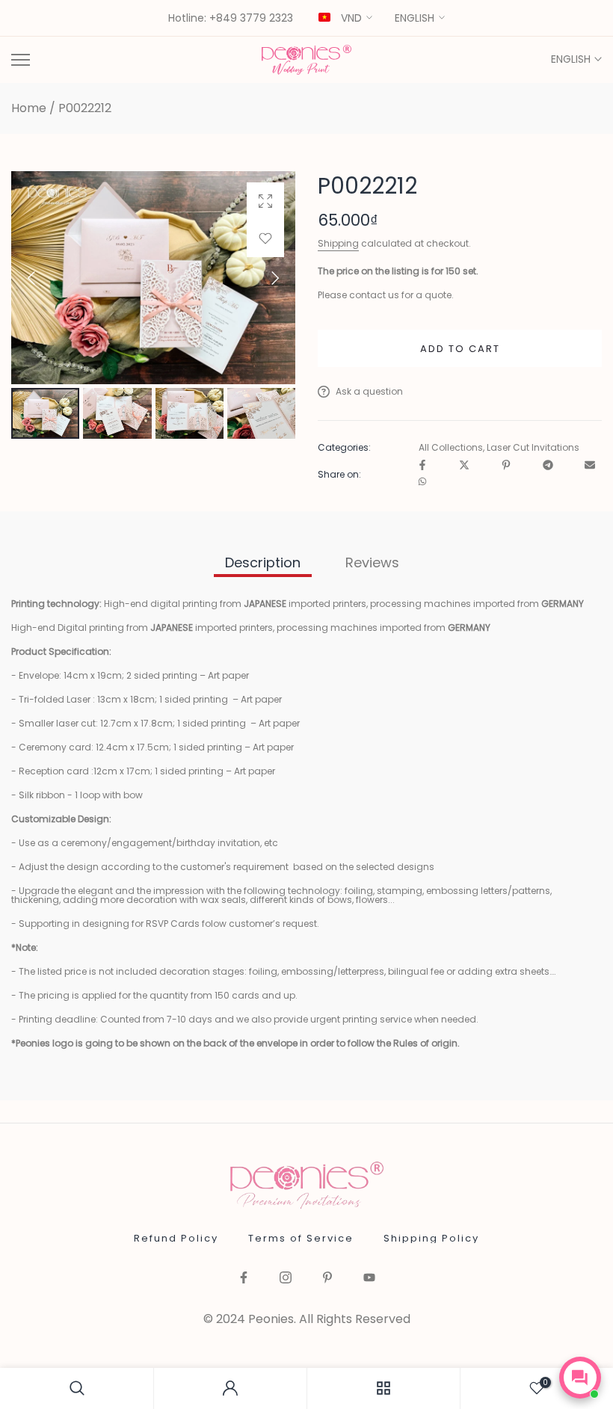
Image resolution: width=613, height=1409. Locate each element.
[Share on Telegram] (548, 466)
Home (28, 108)
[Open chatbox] (580, 1378)
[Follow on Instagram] (286, 1278)
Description (263, 562)
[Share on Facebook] (422, 466)
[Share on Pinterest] (506, 466)
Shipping (338, 243)
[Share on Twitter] (464, 466)
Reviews (372, 562)
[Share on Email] (590, 466)
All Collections (451, 447)
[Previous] (44, 278)
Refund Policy (176, 1238)
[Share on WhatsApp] (422, 482)
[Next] (262, 278)
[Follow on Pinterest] (327, 1278)
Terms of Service (301, 1238)
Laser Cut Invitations (533, 447)
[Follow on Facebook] (244, 1278)
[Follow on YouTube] (369, 1278)
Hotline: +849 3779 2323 (230, 19)
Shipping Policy (431, 1238)
